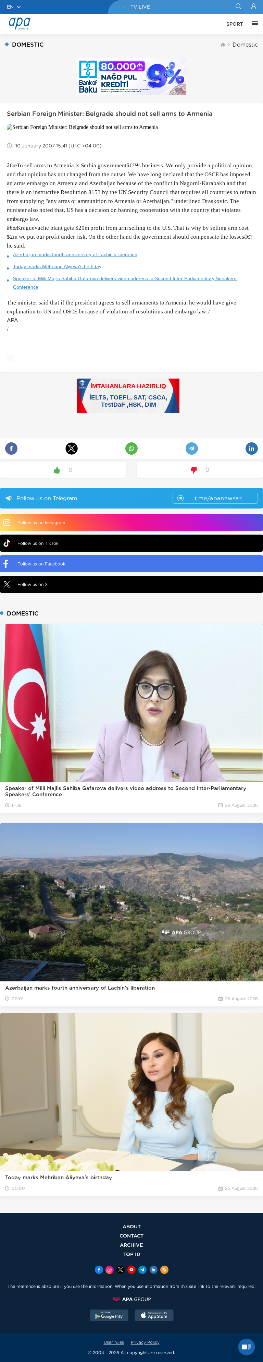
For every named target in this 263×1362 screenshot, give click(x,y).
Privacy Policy (145, 1342)
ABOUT (132, 1226)
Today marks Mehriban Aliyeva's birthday (57, 266)
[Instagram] (109, 1270)
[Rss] (164, 1270)
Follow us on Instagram (41, 522)
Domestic (245, 44)
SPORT (234, 24)
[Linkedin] (153, 1270)
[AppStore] (154, 1316)
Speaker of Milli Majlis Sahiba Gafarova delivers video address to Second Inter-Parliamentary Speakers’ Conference (125, 283)
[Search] (238, 7)
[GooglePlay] (109, 1316)
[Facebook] (99, 1270)
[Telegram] (142, 1270)
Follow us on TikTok (38, 543)
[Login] (253, 6)
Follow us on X (32, 584)
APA (12, 320)
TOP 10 (131, 1254)
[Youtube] (131, 1270)
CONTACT (131, 1236)
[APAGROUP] (131, 1299)
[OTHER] (253, 24)
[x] (120, 1270)
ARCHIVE (131, 1245)
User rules (114, 1342)
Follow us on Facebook (41, 563)
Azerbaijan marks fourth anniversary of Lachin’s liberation (75, 254)
